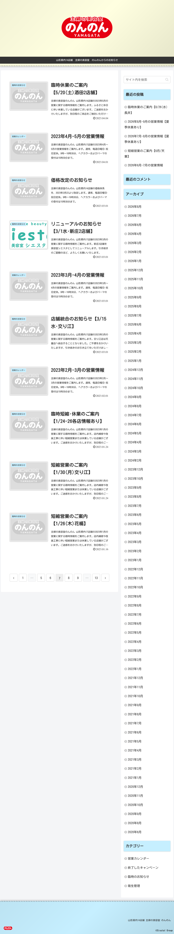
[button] (167, 79)
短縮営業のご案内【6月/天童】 (144, 153)
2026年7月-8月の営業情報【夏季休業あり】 (146, 139)
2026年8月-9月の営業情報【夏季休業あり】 (146, 124)
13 (96, 577)
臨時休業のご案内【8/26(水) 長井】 (146, 109)
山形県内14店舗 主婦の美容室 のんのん (149, 920)
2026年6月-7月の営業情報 (145, 165)
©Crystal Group (164, 930)
